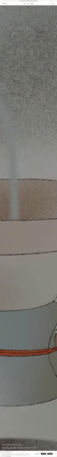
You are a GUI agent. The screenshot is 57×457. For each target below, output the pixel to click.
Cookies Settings (37, 453)
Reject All (43, 453)
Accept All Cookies (50, 453)
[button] (52, 3)
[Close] (56, 454)
